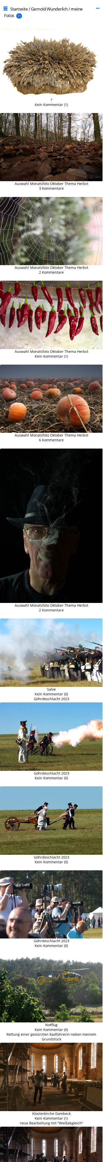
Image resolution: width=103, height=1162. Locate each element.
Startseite (19, 9)
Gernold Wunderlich (49, 9)
